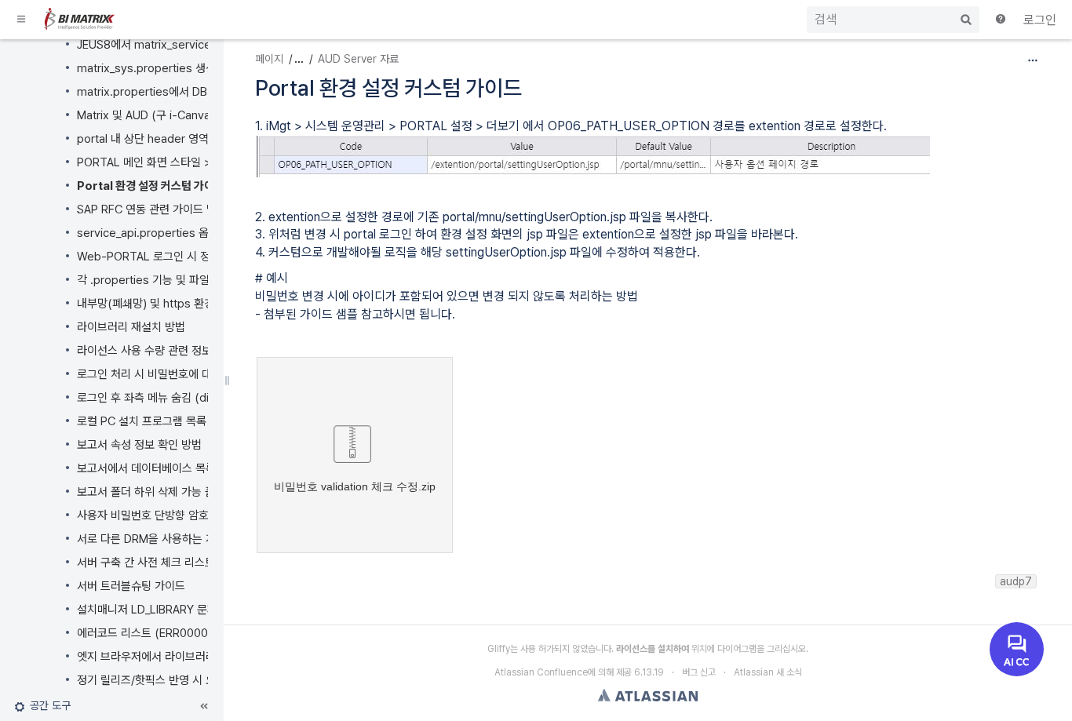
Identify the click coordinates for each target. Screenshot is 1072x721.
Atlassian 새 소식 (768, 672)
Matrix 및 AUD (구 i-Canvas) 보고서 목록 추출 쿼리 (201, 115)
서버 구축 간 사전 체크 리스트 (146, 562)
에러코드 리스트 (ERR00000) (148, 633)
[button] (22, 19)
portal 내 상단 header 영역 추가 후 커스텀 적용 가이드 (207, 139)
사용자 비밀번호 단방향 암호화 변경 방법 (171, 515)
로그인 (1039, 20)
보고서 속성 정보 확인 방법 (139, 445)
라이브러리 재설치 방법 (131, 327)
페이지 (269, 59)
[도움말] (1001, 20)
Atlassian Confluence (541, 672)
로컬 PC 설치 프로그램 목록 (141, 421)
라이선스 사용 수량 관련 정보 (144, 351)
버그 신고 (699, 672)
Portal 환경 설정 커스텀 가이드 (150, 186)
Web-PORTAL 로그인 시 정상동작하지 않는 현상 (192, 256)
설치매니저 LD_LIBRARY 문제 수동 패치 (170, 610)
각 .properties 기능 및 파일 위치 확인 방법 (178, 280)
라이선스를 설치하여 (652, 648)
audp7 (1016, 581)
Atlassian (648, 695)
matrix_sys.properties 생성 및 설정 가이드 (181, 68)
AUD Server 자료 (358, 59)
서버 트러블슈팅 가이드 (131, 586)
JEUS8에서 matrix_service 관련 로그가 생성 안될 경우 (208, 45)
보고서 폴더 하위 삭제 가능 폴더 (151, 492)
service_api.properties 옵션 (148, 233)
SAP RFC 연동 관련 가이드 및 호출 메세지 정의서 (192, 209)
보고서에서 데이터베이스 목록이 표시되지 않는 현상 (197, 468)
